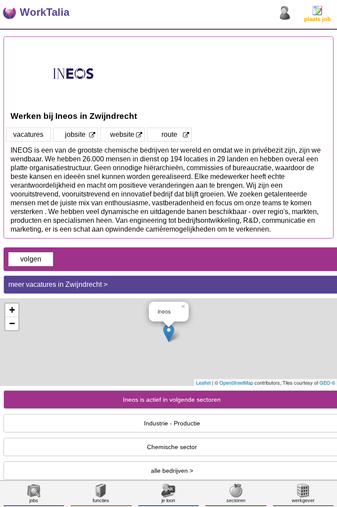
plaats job (317, 19)
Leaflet (203, 382)
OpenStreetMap (236, 382)
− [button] (12, 323)
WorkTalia (44, 12)
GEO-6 (327, 382)
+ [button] (12, 309)
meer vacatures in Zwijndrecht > (58, 284)
